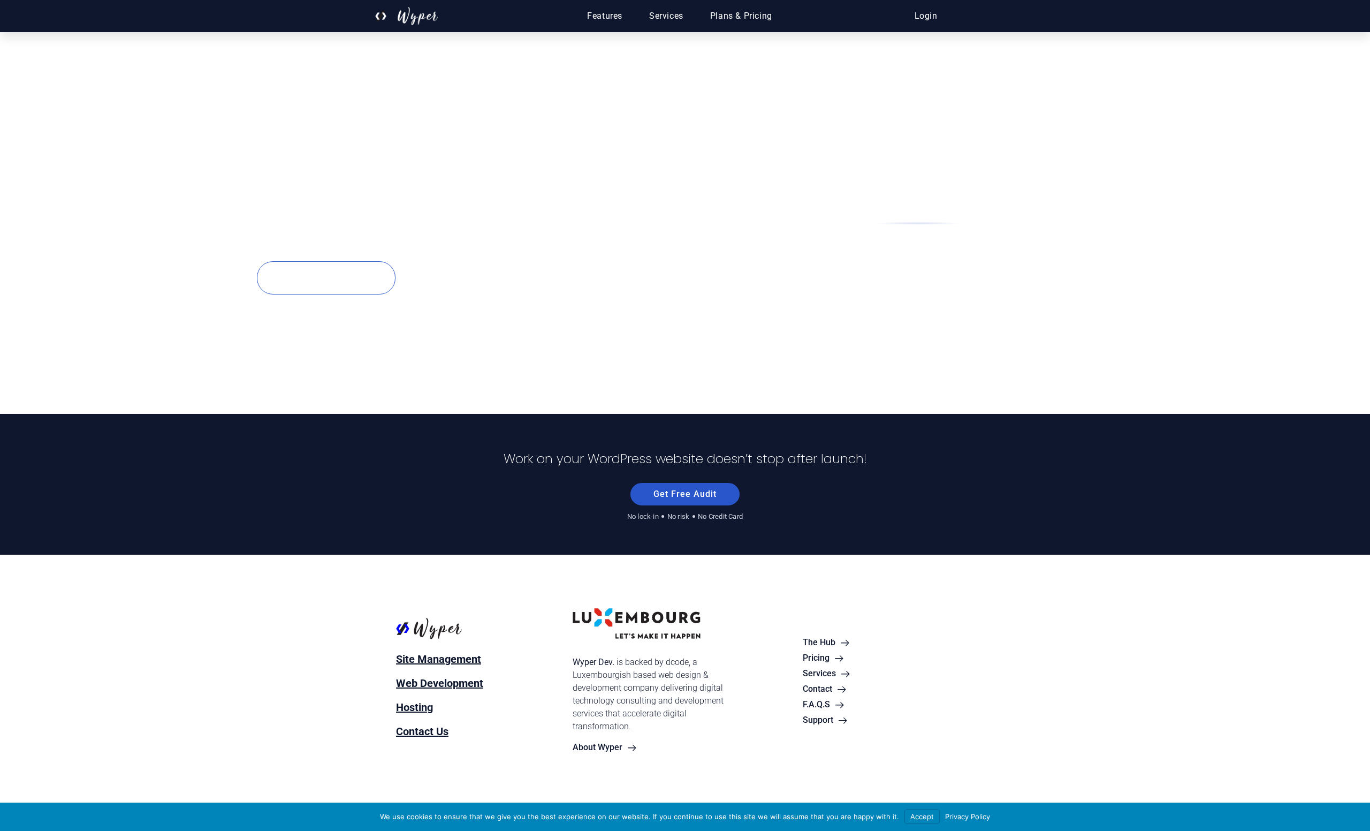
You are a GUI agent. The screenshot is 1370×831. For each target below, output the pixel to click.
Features (604, 16)
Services (666, 16)
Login (926, 16)
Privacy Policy (967, 816)
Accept (922, 816)
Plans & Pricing (741, 16)
